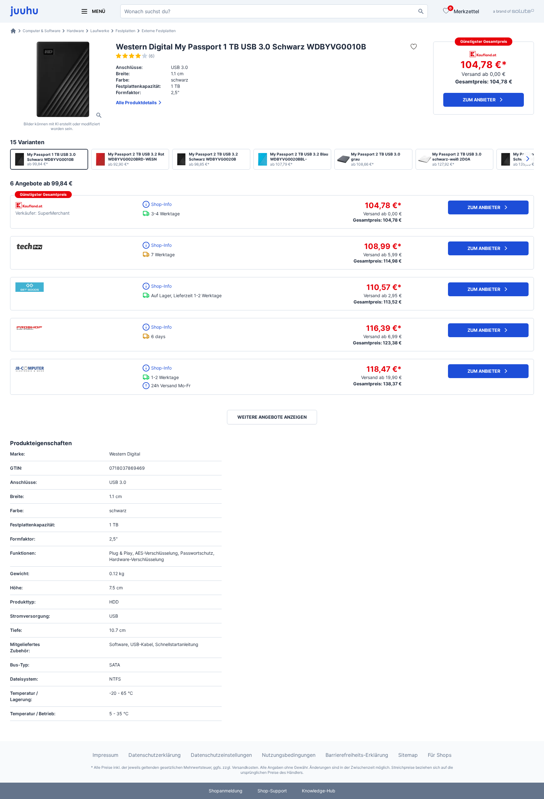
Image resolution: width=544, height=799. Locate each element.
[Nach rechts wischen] (527, 158)
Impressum (105, 755)
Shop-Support (272, 790)
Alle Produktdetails (136, 102)
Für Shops (439, 755)
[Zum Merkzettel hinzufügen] (413, 46)
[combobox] (274, 11)
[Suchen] (421, 11)
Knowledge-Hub (318, 790)
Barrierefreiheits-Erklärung (357, 755)
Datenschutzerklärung (154, 755)
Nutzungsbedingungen (288, 755)
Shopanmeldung (225, 790)
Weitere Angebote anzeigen (272, 417)
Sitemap (408, 755)
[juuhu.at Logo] (37, 11)
